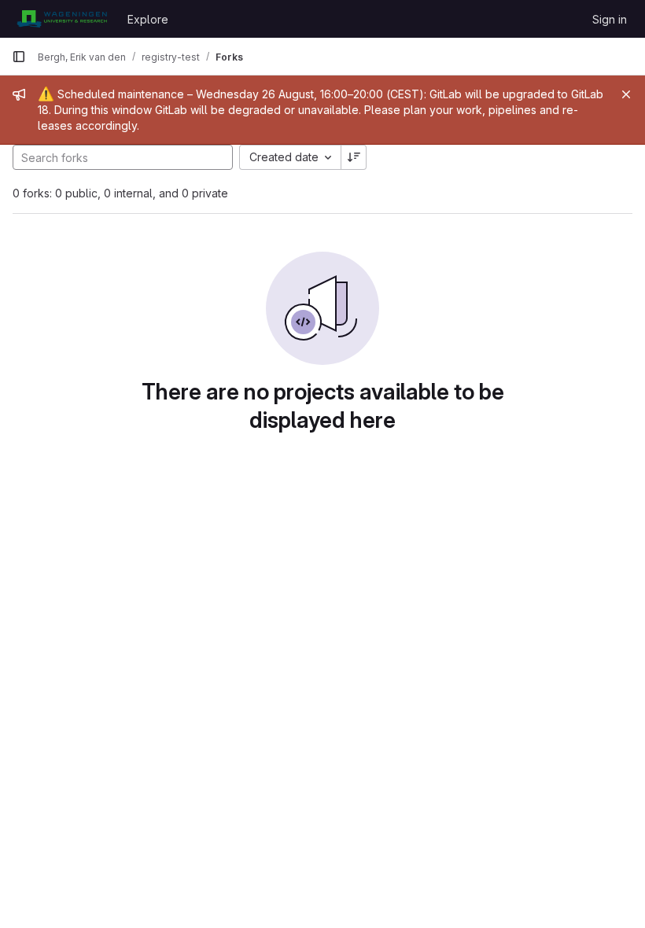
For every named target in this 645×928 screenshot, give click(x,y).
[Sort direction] (354, 157)
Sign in (609, 19)
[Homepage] (62, 18)
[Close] (626, 94)
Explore (147, 19)
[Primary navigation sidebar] (18, 56)
